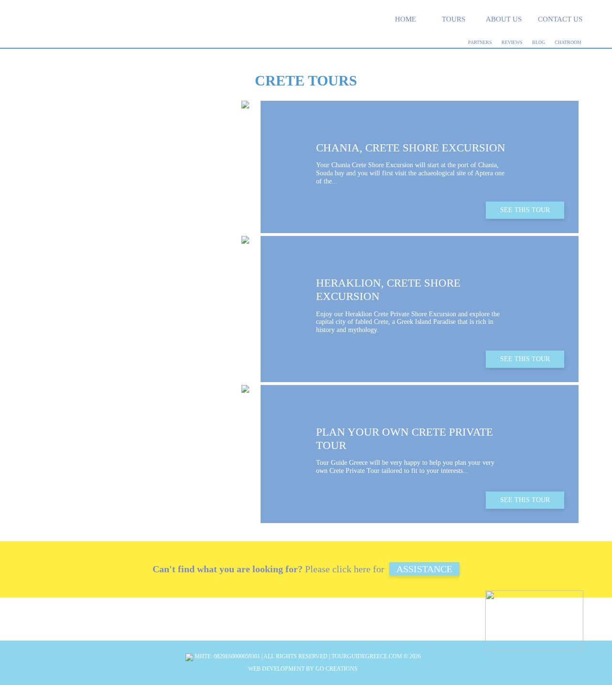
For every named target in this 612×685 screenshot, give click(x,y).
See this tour (525, 210)
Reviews (512, 42)
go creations (337, 668)
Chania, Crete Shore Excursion (410, 148)
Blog (538, 42)
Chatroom (568, 42)
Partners (480, 42)
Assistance (424, 569)
